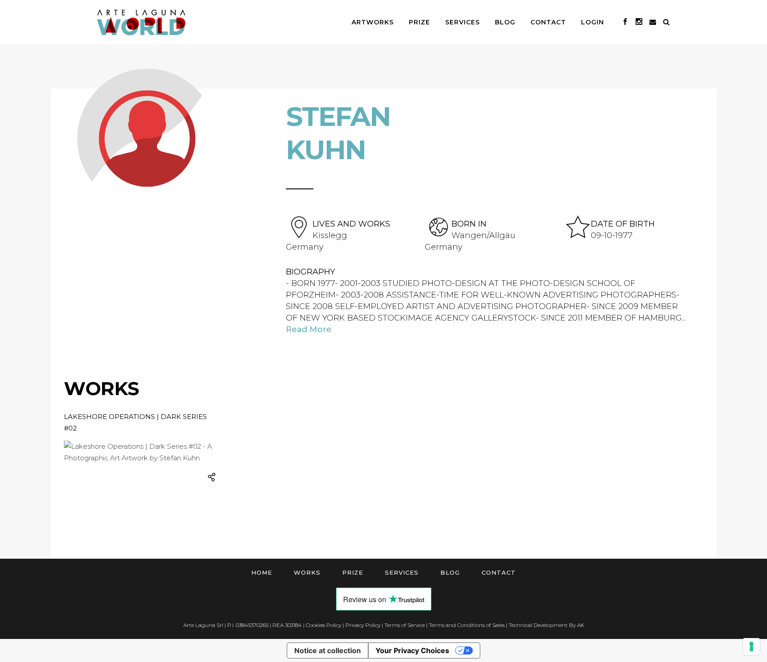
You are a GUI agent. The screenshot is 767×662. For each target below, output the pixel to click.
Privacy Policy (362, 625)
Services (402, 572)
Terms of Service (404, 625)
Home (261, 572)
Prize (352, 572)
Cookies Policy (323, 625)
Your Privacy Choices (412, 650)
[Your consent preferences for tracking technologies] (751, 646)
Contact (499, 572)
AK (580, 625)
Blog (450, 572)
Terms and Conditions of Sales (467, 625)
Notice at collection (327, 650)
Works (307, 572)
